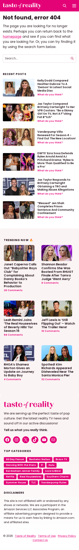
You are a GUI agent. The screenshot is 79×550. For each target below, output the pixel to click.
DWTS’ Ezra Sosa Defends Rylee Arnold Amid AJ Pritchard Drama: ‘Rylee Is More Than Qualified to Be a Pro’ (55, 159)
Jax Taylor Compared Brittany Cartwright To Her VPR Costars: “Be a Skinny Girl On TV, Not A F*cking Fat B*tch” (56, 110)
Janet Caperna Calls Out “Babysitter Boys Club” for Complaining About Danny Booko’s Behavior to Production (20, 275)
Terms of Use (47, 536)
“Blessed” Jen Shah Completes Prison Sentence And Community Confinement (55, 208)
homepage (12, 36)
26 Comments (13, 290)
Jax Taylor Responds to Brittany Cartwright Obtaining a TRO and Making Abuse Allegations (55, 185)
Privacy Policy (67, 536)
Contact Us (40, 540)
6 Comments (49, 282)
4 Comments (12, 379)
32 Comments (50, 379)
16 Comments (50, 331)
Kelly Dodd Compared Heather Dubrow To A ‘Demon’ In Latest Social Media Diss (54, 86)
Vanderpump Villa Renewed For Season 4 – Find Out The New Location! (56, 135)
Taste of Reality (25, 536)
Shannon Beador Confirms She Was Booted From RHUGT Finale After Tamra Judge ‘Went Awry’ (57, 271)
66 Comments (13, 334)
